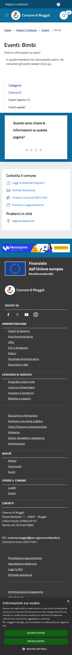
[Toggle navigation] (7, 15)
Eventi (45, 30)
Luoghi (12, 488)
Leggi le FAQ (15, 569)
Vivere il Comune (26, 30)
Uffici (11, 342)
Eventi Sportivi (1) (19, 100)
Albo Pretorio (16, 597)
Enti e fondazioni (18, 348)
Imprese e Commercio (21, 393)
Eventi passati (17, 107)
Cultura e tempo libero (21, 387)
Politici (12, 353)
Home (7, 30)
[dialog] (36, 626)
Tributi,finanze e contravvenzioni (27, 427)
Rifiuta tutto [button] (36, 641)
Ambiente (14, 432)
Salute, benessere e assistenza (26, 438)
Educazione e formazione (23, 415)
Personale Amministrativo (23, 359)
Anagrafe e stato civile (21, 382)
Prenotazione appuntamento (25, 558)
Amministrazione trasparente (25, 592)
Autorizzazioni (16, 443)
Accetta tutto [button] (36, 633)
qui (49, 64)
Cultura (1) (15, 92)
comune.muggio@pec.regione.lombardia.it (34, 538)
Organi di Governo (19, 331)
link (4, 625)
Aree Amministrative (20, 336)
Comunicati (14, 466)
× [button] (68, 601)
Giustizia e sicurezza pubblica (25, 421)
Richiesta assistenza (20, 575)
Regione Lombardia (16, 4)
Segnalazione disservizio (22, 564)
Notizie (12, 461)
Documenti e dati (18, 364)
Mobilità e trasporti (19, 398)
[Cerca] (65, 15)
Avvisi (11, 472)
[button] (36, 649)
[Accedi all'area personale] (58, 4)
